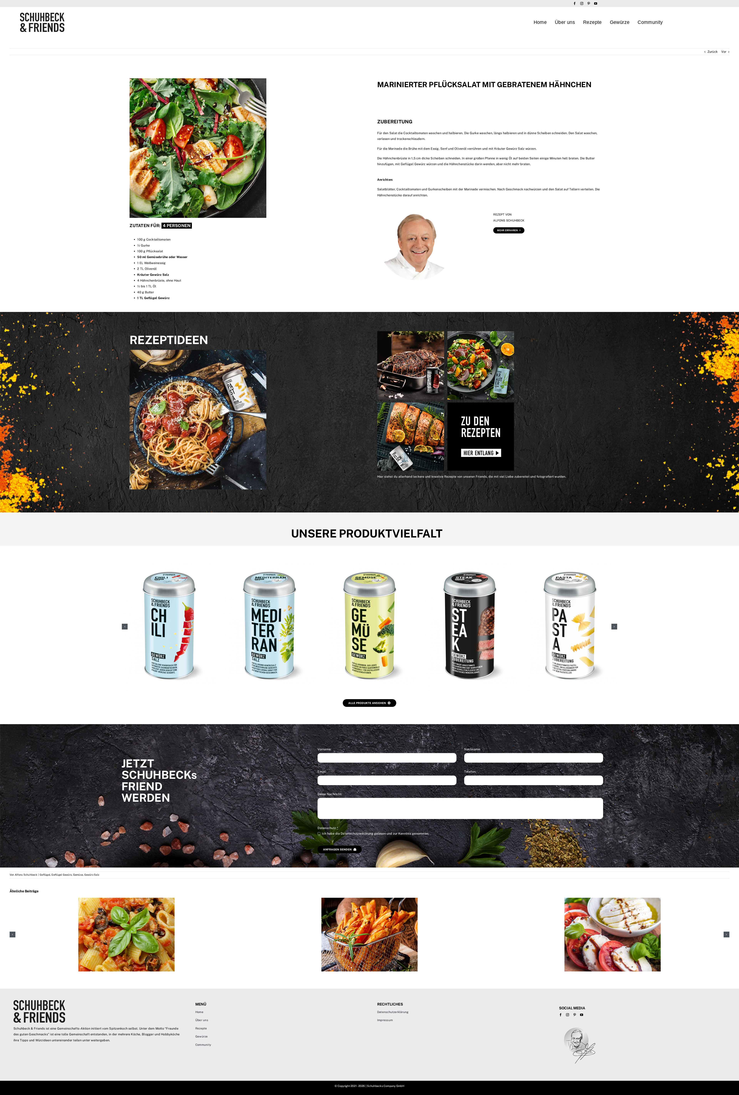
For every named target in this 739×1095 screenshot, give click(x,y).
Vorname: (324, 749)
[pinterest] (588, 3)
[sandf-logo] (42, 14)
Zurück (712, 51)
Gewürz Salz (91, 874)
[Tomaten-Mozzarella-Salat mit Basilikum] (612, 899)
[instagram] (581, 3)
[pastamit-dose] (198, 351)
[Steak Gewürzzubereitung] (469, 562)
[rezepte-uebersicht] (445, 332)
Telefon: (470, 771)
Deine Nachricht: (330, 794)
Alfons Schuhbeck (26, 874)
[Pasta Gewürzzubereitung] (570, 562)
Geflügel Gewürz (61, 874)
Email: (322, 771)
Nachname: (472, 749)
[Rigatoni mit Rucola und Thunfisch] (126, 899)
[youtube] (595, 3)
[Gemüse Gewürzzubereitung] (369, 562)
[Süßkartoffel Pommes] (369, 899)
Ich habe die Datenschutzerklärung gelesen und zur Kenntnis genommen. (375, 833)
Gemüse (78, 874)
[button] (125, 626)
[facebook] (574, 3)
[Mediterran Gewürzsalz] (269, 562)
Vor (723, 51)
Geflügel (45, 874)
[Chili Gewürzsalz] (169, 562)
